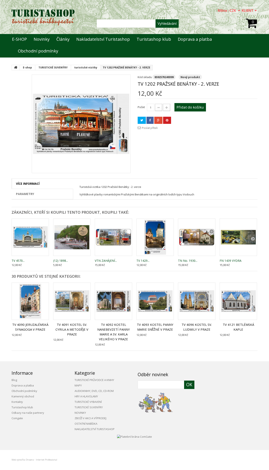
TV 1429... (142, 261)
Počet (141, 107)
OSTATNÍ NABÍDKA (86, 423)
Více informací (28, 184)
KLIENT (247, 10)
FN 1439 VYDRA (230, 261)
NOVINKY (80, 413)
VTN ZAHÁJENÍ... (106, 261)
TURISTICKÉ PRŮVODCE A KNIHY (94, 380)
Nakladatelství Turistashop (103, 39)
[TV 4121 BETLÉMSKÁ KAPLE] (238, 301)
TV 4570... (18, 261)
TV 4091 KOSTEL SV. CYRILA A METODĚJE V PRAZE (71, 329)
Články (63, 39)
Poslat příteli (150, 128)
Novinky (42, 39)
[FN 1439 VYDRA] (238, 237)
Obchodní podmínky (38, 51)
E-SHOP (19, 39)
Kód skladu (145, 77)
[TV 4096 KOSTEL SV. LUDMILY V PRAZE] (196, 301)
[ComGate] (134, 436)
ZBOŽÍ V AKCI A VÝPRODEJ (90, 418)
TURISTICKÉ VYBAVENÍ (88, 402)
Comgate (17, 418)
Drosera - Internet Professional (41, 459)
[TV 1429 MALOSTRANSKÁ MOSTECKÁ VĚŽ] (155, 237)
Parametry (25, 194)
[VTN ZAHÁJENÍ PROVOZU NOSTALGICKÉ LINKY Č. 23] (113, 237)
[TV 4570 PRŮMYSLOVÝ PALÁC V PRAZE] (30, 237)
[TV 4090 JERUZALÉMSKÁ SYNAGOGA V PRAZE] (30, 301)
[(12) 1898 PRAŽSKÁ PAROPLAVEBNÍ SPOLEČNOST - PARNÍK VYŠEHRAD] (72, 237)
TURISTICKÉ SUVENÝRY (89, 407)
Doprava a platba (195, 39)
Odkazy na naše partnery (28, 413)
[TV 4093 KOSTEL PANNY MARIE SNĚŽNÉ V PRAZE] (155, 301)
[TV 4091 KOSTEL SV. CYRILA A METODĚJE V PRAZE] (72, 301)
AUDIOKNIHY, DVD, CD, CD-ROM (94, 391)
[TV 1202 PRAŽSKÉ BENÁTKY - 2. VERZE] (81, 124)
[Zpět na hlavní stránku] (16, 67)
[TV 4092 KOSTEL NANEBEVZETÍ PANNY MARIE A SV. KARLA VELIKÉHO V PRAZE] (113, 301)
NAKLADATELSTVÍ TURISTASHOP (95, 429)
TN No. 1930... (187, 261)
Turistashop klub (154, 39)
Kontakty (17, 402)
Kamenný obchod (23, 396)
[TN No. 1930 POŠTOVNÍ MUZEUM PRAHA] (196, 237)
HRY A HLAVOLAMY (86, 396)
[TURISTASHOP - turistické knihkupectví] (43, 17)
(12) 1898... (60, 261)
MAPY (78, 385)
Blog (14, 380)
